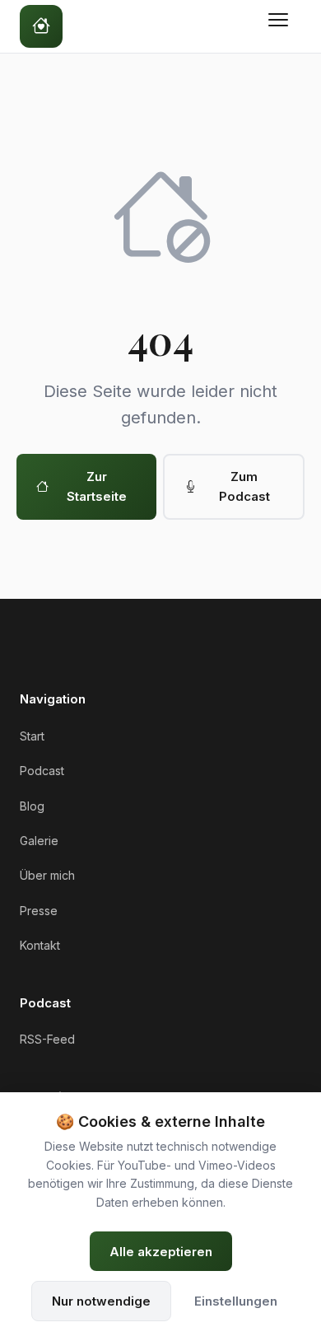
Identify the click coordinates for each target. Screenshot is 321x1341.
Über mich (47, 875)
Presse (39, 911)
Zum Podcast (244, 486)
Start (32, 736)
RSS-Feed (47, 1039)
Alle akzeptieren (160, 1251)
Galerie (39, 841)
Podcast (42, 771)
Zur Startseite (97, 486)
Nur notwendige (101, 1301)
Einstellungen (235, 1301)
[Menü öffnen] (281, 26)
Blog (32, 806)
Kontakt (40, 945)
